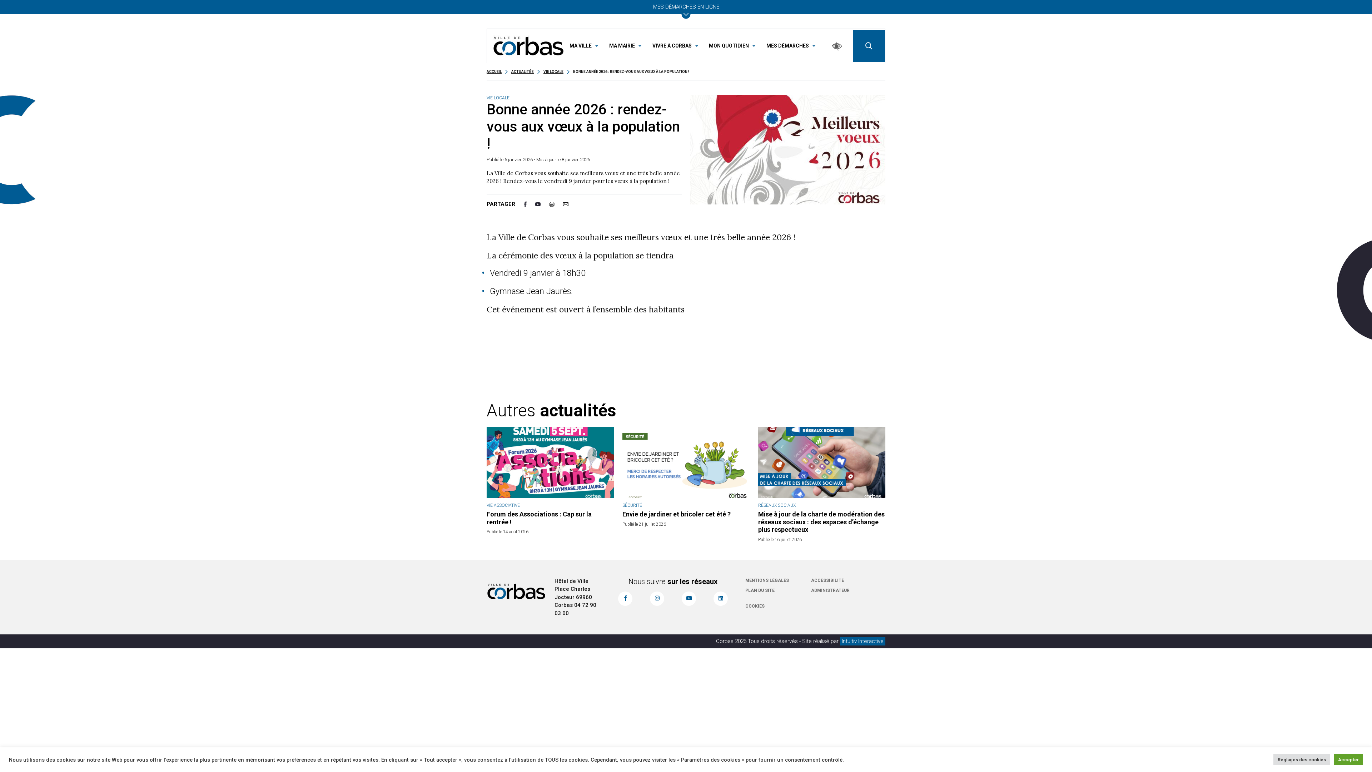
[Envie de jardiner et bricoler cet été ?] (686, 462)
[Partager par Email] (570, 204)
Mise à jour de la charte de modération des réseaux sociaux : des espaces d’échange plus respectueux (821, 521)
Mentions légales (767, 580)
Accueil (494, 72)
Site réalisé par (843, 641)
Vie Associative (503, 505)
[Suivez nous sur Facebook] (625, 599)
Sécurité (632, 505)
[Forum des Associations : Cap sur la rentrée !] (550, 462)
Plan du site (760, 590)
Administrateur (830, 590)
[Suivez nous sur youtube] (689, 599)
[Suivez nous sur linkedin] (721, 599)
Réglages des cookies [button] (1302, 759)
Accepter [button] (1348, 759)
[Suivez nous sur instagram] (657, 599)
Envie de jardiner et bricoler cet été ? (676, 514)
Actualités (522, 72)
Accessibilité (827, 580)
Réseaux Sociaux (777, 505)
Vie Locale (553, 72)
